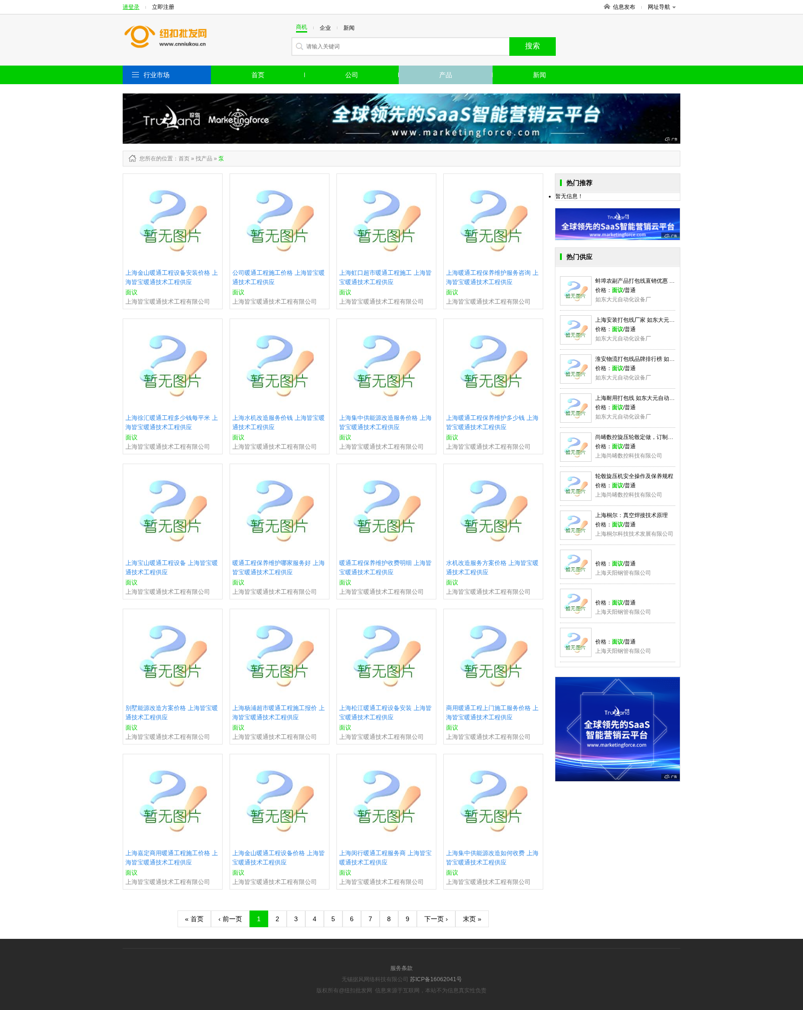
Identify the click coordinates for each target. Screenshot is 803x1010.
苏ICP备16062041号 (436, 979)
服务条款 (401, 968)
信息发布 (624, 7)
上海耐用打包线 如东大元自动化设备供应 (646, 398)
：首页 (181, 158)
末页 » (472, 919)
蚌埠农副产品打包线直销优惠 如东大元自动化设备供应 (663, 281)
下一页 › (436, 919)
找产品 (204, 158)
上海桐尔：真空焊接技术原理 (631, 515)
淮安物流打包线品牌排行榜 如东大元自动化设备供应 (660, 359)
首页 (257, 75)
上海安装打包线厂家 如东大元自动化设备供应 (651, 320)
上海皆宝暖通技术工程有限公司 (167, 301)
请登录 (131, 7)
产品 (445, 75)
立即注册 (163, 7)
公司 (351, 75)
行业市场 (157, 75)
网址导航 (659, 7)
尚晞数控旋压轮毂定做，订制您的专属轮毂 (648, 437)
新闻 (539, 75)
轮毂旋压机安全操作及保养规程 (634, 476)
